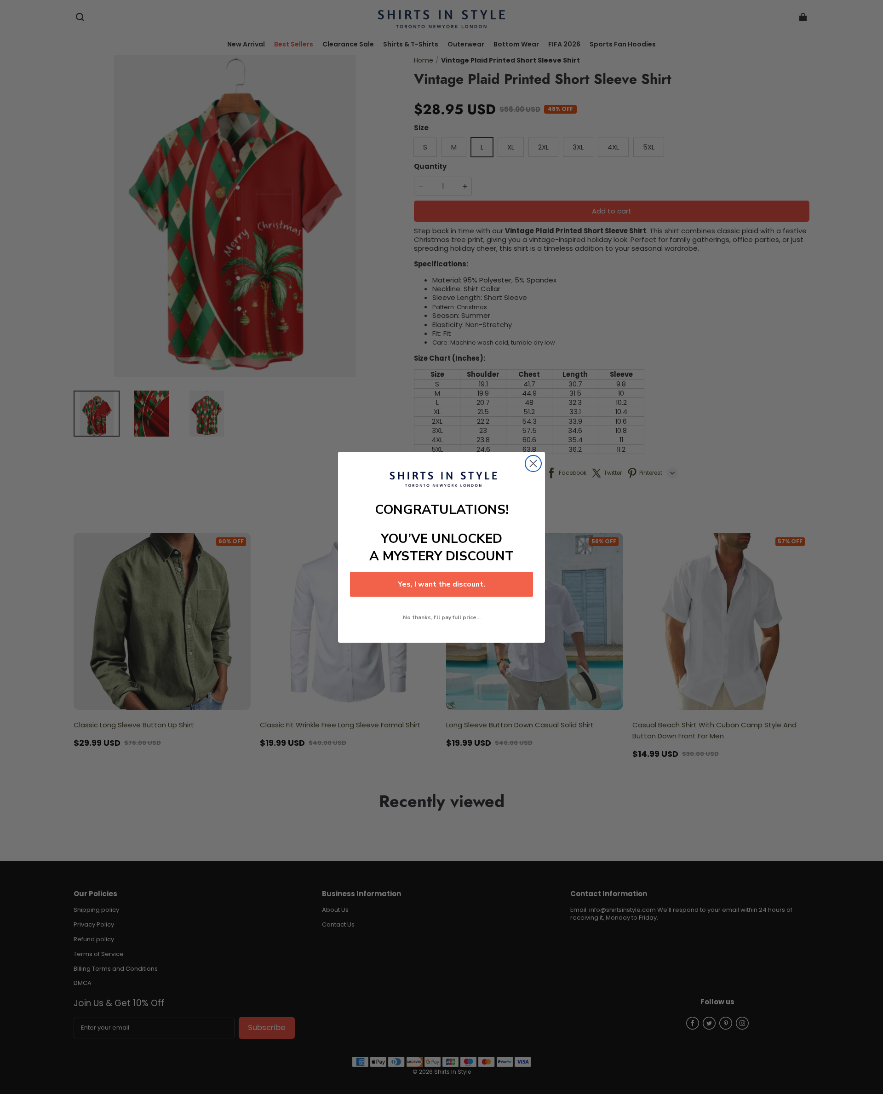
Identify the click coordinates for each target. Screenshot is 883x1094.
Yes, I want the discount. (441, 584)
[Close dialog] (533, 463)
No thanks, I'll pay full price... (442, 617)
